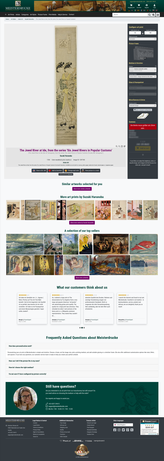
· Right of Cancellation (38, 432)
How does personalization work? (20, 346)
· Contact (35, 423)
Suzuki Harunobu (29, 19)
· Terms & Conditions (38, 427)
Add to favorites (56, 170)
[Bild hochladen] (158, 15)
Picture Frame (42, 15)
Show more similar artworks (82, 189)
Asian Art (20, 19)
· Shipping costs (64, 427)
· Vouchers (62, 434)
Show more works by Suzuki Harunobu (82, 223)
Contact (71, 14)
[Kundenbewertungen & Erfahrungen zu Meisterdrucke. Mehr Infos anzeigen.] (149, 427)
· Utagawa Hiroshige (91, 432)
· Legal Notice (36, 425)
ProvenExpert (27, 320)
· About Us (35, 436)
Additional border (133, 36)
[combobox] (143, 39)
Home (7, 19)
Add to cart (144, 148)
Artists (18, 15)
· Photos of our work (65, 432)
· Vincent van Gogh (91, 423)
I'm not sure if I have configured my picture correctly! (27, 374)
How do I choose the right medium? (21, 367)
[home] (5, 14)
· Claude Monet (90, 425)
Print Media (52, 15)
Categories (25, 15)
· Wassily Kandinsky (91, 430)
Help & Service (62, 15)
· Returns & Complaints (38, 434)
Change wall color (73, 170)
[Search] (149, 15)
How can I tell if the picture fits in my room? (24, 361)
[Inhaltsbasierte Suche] (153, 15)
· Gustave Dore (90, 434)
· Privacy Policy (36, 430)
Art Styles (33, 15)
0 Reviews (69, 174)
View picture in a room (91, 170)
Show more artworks (82, 278)
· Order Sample (63, 436)
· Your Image (63, 423)
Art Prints (11, 15)
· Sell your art (63, 425)
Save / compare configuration (143, 110)
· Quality (62, 430)
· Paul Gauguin (90, 427)
